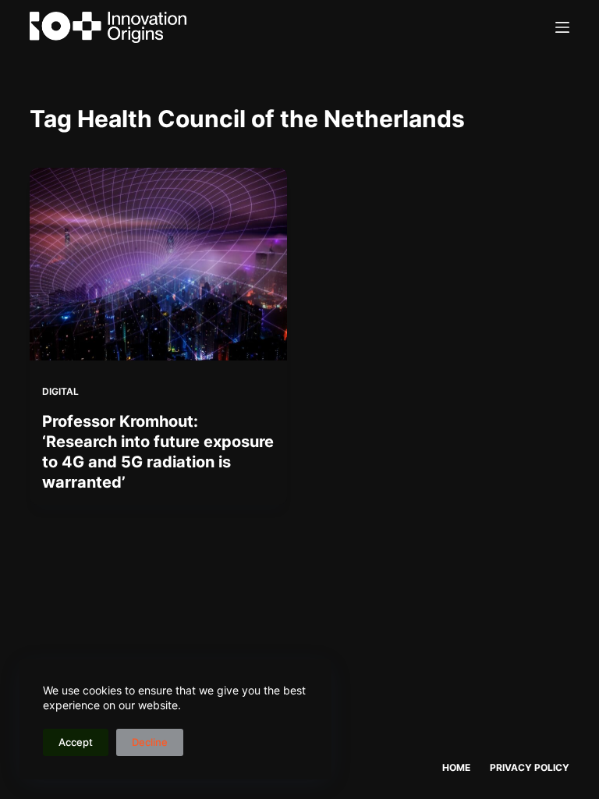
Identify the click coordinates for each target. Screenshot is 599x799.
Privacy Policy (529, 767)
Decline (150, 742)
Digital (60, 391)
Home (456, 767)
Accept (75, 742)
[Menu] (562, 27)
